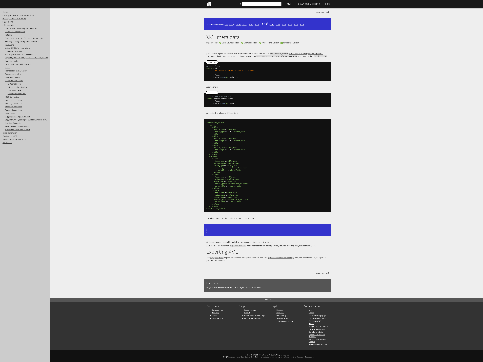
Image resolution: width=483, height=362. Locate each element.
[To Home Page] (209, 6)
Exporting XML (222, 251)
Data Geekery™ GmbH (267, 355)
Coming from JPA (10, 136)
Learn (290, 3)
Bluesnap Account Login (252, 318)
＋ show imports (212, 62)
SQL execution (9, 25)
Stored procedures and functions (19, 54)
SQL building (8, 21)
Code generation (10, 133)
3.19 (257, 24)
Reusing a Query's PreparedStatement (22, 41)
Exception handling (13, 74)
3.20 (251, 24)
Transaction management (16, 70)
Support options (250, 310)
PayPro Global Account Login (254, 316)
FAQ (310, 310)
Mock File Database (13, 106)
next (327, 12)
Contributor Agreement (284, 321)
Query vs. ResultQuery (15, 31)
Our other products (316, 332)
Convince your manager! (317, 329)
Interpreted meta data (17, 87)
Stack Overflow (217, 318)
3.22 (231, 24)
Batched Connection (13, 100)
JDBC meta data (14, 84)
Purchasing (280, 313)
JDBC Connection (12, 97)
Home (5, 12)
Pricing (309, 3)
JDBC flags (9, 44)
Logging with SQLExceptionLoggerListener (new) (26, 119)
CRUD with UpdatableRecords (18, 64)
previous (320, 12)
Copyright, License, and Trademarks (18, 15)
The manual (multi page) (317, 318)
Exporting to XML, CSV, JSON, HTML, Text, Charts (26, 57)
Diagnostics (10, 113)
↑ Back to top (268, 299)
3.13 (296, 24)
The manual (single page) (317, 316)
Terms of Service (282, 318)
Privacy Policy (281, 316)
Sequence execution (13, 51)
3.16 (278, 24)
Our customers (217, 310)
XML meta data (14, 90)
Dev (226, 24)
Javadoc (311, 324)
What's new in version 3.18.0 (15, 139)
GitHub (214, 316)
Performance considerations (17, 126)
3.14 (290, 24)
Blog (327, 3)
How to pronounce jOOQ (318, 344)
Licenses (279, 310)
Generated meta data (17, 93)
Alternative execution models (17, 129)
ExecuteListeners (12, 77)
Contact (247, 313)
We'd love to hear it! (253, 287)
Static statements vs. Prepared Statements (24, 38)
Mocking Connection (13, 103)
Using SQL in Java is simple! (318, 326)
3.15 (284, 24)
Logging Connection (13, 123)
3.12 (302, 24)
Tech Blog (215, 313)
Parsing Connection (13, 110)
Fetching (8, 35)
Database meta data (14, 80)
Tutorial (311, 313)
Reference (7, 142)
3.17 (272, 24)
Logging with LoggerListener (17, 116)
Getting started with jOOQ (14, 18)
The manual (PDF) (315, 321)
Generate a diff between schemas (317, 341)
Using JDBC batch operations (17, 48)
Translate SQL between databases (317, 336)
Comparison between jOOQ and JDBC (21, 28)
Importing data (11, 61)
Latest (239, 24)
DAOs (7, 67)
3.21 (244, 24)
